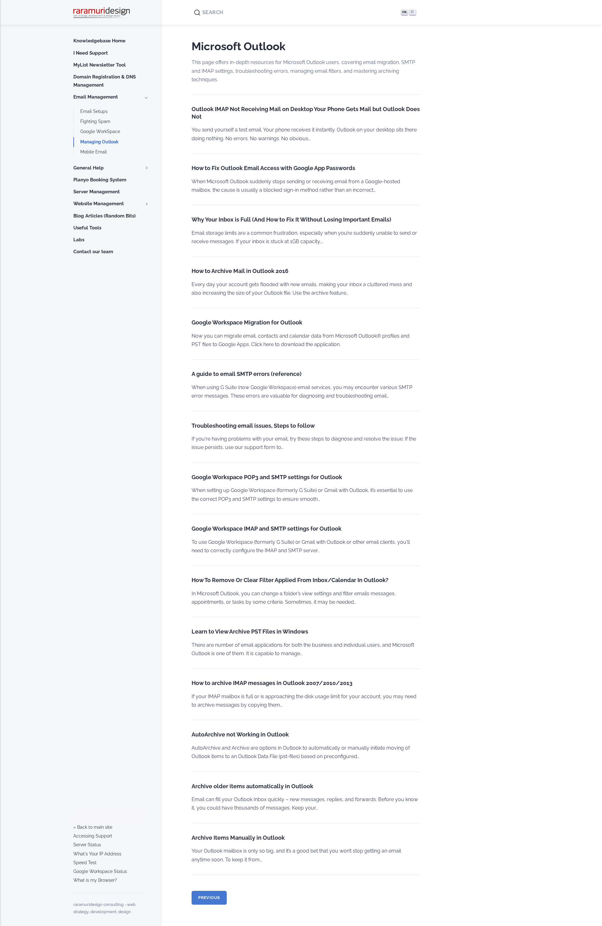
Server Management (96, 192)
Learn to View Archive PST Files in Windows (250, 631)
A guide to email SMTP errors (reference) (247, 374)
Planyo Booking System (99, 180)
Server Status (87, 844)
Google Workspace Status (100, 871)
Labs (78, 240)
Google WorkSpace (100, 131)
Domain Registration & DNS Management (104, 81)
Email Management (95, 97)
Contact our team (93, 251)
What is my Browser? (95, 880)
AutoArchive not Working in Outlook (240, 734)
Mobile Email (93, 151)
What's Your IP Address (97, 853)
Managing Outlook (99, 141)
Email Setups (94, 111)
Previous (209, 897)
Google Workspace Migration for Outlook (247, 322)
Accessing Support (92, 835)
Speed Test (85, 862)
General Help (88, 168)
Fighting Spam (95, 121)
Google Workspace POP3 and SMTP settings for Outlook (267, 477)
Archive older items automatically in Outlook (252, 786)
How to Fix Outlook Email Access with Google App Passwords (273, 168)
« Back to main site (92, 827)
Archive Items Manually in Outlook (238, 837)
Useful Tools (87, 228)
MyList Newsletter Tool (99, 65)
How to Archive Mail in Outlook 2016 (240, 271)
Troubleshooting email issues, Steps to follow (253, 425)
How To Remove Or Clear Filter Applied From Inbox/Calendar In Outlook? (290, 580)
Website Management (98, 203)
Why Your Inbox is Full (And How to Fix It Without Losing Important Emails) (291, 219)
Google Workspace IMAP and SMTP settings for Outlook (266, 528)
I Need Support (90, 53)
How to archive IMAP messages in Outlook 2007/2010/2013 (272, 683)
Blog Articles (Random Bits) (104, 216)
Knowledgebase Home (99, 41)
